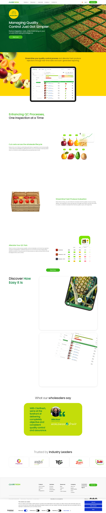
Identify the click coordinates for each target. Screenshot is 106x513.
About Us (73, 486)
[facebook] (93, 499)
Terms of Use (23, 499)
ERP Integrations (41, 490)
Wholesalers (52, 489)
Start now (16, 37)
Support (62, 488)
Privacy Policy (29, 499)
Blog (61, 486)
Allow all (93, 502)
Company (46, 2)
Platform (41, 488)
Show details (66, 510)
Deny (93, 509)
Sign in (86, 2)
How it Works (42, 486)
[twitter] (96, 499)
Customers (40, 2)
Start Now (93, 2)
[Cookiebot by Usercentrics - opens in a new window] (10, 511)
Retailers (51, 491)
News (72, 490)
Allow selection (93, 505)
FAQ (61, 489)
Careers (72, 492)
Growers (51, 486)
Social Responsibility (74, 488)
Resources (32, 2)
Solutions (26, 2)
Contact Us (54, 2)
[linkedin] (91, 499)
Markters (51, 488)
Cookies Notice (36, 499)
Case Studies (63, 491)
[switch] (37, 511)
